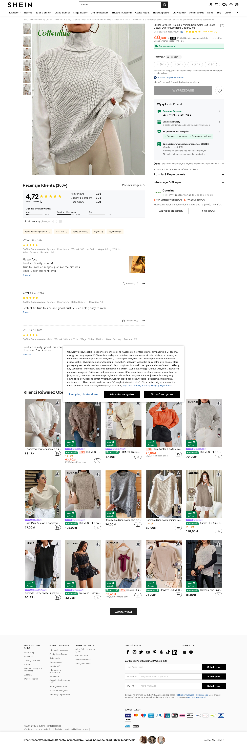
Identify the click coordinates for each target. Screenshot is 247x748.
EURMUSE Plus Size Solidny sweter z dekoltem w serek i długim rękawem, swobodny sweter (83, 452)
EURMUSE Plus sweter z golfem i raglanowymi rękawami (83, 523)
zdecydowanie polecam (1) (37, 231)
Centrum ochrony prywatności (38, 729)
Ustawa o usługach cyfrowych (33, 669)
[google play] (191, 653)
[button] (231, 5)
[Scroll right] (237, 12)
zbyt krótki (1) (115, 231)
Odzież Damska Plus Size (58, 20)
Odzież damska (36, 20)
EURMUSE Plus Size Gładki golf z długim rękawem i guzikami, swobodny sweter (204, 452)
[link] (217, 5)
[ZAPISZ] (219, 90)
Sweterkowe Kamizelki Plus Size (107, 20)
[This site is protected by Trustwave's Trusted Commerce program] (127, 726)
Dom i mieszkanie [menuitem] (99, 12)
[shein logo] (20, 4)
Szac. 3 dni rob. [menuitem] (43, 12)
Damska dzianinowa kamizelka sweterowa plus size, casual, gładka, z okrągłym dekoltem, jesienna (164, 520)
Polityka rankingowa (59, 690)
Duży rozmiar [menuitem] (179, 12)
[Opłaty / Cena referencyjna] (169, 38)
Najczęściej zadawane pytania (85, 650)
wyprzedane (183, 90)
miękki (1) (98, 231)
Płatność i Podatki (83, 659)
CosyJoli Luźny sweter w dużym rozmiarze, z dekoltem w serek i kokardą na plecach (123, 590)
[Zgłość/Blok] (143, 283)
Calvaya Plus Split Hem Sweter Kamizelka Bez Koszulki (204, 590)
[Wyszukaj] (164, 5)
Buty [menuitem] (219, 12)
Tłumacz (27, 275)
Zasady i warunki (32, 661)
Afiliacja (28, 675)
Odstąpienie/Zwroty (58, 654)
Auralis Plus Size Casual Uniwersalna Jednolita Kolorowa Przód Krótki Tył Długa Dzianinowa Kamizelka (204, 523)
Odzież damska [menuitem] (62, 12)
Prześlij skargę (31, 679)
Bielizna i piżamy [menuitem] (161, 12)
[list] (152, 652)
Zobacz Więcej (123, 611)
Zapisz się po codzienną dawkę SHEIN (146, 661)
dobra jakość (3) (80, 231)
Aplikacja (188, 646)
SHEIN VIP (54, 676)
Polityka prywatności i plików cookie (192, 695)
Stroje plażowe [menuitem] (80, 12)
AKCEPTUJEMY (133, 710)
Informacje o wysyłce (59, 650)
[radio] (161, 64)
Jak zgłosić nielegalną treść (60, 681)
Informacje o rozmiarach (55, 671)
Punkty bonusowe (83, 664)
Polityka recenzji (32, 202)
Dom (25, 20)
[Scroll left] (233, 12)
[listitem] (43, 431)
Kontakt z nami (81, 655)
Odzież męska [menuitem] (142, 12)
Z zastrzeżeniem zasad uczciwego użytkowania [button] (186, 125)
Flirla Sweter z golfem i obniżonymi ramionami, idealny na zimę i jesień (164, 449)
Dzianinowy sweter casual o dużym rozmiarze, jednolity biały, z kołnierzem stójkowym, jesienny (43, 449)
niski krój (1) (61, 231)
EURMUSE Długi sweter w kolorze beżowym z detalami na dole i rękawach (123, 452)
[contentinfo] (175, 718)
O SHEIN (28, 656)
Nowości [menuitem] (28, 12)
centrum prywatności (196, 697)
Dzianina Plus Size (81, 20)
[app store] (184, 653)
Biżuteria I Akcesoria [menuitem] (122, 12)
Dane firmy (29, 652)
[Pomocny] (123, 283)
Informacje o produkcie (60, 694)
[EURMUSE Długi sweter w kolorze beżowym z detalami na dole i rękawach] (123, 423)
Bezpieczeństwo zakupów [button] (176, 131)
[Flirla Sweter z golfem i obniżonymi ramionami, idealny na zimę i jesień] (164, 423)
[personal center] (211, 5)
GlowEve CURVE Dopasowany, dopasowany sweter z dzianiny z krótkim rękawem (164, 590)
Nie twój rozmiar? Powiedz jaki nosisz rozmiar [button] (175, 82)
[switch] (59, 221)
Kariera (27, 665)
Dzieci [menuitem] (210, 12)
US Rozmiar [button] (172, 57)
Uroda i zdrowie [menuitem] (196, 12)
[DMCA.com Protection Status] (136, 726)
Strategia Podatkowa (59, 686)
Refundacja (55, 658)
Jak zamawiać (56, 662)
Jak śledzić (55, 666)
